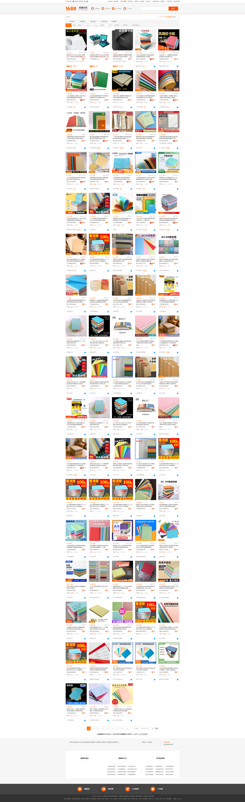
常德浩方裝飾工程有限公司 (172, 774)
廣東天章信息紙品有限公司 (95, 631)
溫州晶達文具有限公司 (95, 141)
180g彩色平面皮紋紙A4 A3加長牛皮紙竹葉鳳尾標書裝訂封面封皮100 (76, 219)
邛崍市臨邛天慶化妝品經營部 (162, 769)
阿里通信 (145, 799)
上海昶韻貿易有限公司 (72, 263)
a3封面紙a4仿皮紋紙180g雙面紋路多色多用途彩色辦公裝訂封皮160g (76, 628)
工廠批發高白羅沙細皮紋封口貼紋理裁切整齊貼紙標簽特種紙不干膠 (168, 137)
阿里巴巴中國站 (85, 799)
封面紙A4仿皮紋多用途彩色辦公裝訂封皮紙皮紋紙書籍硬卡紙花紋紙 (168, 219)
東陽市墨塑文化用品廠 (164, 345)
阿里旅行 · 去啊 (117, 799)
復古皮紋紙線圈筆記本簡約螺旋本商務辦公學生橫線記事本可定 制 (99, 137)
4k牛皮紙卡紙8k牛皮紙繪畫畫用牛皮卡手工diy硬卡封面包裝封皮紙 (122, 301)
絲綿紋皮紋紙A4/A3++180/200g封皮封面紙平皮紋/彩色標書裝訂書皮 (122, 587)
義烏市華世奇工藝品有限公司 (172, 769)
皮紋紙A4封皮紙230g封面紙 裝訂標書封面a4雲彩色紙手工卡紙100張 (99, 382)
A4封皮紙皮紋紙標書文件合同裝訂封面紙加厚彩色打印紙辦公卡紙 (99, 96)
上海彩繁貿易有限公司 (141, 100)
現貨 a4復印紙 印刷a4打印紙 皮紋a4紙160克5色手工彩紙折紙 (122, 669)
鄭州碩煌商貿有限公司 (95, 100)
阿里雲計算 (134, 799)
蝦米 (129, 799)
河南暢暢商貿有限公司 (95, 222)
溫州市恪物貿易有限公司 (95, 508)
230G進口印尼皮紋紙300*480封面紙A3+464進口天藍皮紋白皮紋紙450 (122, 382)
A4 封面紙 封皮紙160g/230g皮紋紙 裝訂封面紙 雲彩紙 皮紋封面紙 (122, 710)
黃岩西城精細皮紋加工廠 (133, 772)
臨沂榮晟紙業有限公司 (164, 222)
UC (153, 799)
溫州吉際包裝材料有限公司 (164, 141)
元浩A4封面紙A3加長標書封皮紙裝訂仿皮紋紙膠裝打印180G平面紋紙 (145, 96)
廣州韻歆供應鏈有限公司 (72, 672)
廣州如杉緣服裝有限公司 (151, 774)
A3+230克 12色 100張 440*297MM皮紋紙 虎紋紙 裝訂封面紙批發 (99, 342)
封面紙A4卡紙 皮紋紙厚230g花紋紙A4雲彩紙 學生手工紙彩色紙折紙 (145, 505)
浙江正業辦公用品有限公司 (118, 345)
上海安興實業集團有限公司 (118, 222)
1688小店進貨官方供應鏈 (118, 672)
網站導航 (152, 796)
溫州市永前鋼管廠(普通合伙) (172, 772)
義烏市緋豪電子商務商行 (164, 508)
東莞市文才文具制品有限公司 (164, 549)
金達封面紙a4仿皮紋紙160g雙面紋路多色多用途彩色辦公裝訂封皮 (99, 178)
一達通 (174, 799)
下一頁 (136, 728)
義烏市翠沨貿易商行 (141, 631)
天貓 (103, 799)
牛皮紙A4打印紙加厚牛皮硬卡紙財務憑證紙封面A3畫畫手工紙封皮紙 (145, 301)
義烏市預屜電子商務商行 (95, 549)
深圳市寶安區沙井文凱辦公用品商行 (95, 672)
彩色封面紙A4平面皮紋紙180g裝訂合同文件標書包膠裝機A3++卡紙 (99, 546)
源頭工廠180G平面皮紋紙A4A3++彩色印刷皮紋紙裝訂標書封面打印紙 (168, 178)
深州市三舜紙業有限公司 (141, 222)
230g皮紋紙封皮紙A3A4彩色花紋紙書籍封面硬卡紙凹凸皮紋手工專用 (145, 178)
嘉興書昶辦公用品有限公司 (72, 100)
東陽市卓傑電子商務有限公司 (164, 631)
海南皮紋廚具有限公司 (113, 769)
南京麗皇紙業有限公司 (72, 590)
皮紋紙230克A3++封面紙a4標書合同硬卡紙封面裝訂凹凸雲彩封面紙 (76, 710)
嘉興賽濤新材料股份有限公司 (118, 549)
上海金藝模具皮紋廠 (122, 769)
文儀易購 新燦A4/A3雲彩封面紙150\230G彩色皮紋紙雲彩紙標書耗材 (168, 301)
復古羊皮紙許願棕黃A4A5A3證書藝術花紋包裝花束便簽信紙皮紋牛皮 (76, 260)
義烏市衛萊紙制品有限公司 (141, 304)
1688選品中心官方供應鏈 (141, 672)
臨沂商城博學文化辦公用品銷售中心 (164, 263)
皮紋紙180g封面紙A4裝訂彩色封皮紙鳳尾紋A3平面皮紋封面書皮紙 (145, 260)
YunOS (140, 799)
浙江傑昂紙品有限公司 (141, 181)
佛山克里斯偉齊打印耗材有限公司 (164, 672)
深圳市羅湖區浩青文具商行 (141, 549)
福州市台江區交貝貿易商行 (72, 508)
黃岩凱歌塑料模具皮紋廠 (113, 774)
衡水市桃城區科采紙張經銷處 (164, 590)
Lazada (179, 799)
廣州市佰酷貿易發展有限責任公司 (141, 59)
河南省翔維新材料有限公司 (141, 508)
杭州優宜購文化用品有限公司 (95, 59)
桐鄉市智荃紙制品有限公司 (164, 181)
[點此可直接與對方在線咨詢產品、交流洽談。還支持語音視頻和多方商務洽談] (154, 66)
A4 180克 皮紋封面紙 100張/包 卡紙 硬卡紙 (99, 587)
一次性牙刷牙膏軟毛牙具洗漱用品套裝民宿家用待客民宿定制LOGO (122, 137)
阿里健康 (169, 799)
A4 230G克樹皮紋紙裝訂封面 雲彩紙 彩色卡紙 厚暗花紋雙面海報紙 (145, 546)
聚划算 (107, 799)
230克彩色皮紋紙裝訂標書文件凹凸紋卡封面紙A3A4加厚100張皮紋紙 (168, 669)
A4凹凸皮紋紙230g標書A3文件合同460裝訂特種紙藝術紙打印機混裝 (76, 96)
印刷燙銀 (124, 61)
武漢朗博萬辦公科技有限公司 (95, 590)
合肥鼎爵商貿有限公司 (164, 59)
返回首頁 (136, 734)
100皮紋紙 (149, 742)
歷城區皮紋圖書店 (122, 772)
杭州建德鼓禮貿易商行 (95, 386)
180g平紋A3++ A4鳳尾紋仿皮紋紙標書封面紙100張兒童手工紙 (168, 55)
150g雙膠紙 (81, 61)
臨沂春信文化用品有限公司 (95, 181)
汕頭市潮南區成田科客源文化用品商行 (95, 345)
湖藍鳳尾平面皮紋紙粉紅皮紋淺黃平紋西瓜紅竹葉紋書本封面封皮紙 (99, 669)
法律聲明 (121, 796)
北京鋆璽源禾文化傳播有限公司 (153, 766)
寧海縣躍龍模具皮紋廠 (133, 774)
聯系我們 (146, 796)
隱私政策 (132, 796)
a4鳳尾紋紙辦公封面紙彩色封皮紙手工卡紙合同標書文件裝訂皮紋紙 (76, 137)
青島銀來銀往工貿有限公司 (162, 766)
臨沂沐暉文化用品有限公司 (118, 304)
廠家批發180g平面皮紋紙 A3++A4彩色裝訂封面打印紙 (76, 342)
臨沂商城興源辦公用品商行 (141, 590)
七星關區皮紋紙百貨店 (113, 766)
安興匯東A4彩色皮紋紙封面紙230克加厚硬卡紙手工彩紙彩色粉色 (122, 219)
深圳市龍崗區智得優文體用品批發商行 (118, 631)
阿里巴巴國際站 (76, 799)
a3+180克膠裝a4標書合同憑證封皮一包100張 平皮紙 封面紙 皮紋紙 (99, 219)
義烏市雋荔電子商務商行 (72, 386)
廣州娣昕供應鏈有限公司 (95, 263)
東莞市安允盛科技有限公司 (118, 508)
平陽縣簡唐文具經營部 (141, 141)
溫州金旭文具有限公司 (72, 181)
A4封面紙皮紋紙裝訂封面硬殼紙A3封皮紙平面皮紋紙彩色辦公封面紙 (76, 301)
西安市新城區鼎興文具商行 (118, 713)
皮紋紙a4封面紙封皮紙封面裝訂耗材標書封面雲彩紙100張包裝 (122, 628)
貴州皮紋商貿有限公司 (133, 766)
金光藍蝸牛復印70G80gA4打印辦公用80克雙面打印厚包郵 (99, 55)
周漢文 (138, 345)
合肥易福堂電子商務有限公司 (152, 769)
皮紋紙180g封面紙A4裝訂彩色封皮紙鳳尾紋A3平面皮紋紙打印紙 (168, 260)
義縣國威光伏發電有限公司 (162, 772)
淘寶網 (99, 799)
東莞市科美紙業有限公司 (72, 59)
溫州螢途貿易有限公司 (164, 468)
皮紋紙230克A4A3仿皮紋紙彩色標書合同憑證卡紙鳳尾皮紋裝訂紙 (122, 546)
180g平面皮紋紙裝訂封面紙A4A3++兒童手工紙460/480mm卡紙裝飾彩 (99, 260)
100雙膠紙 (69, 61)
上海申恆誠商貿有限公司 (72, 713)
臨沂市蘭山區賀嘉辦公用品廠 (72, 345)
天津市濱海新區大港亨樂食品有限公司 (165, 774)
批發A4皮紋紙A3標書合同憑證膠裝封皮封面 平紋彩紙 (76, 587)
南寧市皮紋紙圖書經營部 (123, 766)
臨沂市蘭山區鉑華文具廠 (72, 631)
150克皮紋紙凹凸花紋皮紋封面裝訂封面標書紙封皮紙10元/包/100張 (145, 587)
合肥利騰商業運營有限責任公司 (173, 766)
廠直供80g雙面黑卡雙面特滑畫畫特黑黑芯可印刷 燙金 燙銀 (122, 55)
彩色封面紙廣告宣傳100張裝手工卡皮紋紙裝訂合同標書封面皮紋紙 (168, 587)
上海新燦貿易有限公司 (164, 304)
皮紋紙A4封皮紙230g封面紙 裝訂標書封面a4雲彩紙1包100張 (122, 260)
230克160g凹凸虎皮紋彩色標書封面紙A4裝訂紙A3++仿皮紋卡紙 (145, 219)
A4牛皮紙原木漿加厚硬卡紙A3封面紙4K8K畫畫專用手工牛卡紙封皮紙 (168, 342)
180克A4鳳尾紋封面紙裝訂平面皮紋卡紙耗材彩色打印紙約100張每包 (145, 342)
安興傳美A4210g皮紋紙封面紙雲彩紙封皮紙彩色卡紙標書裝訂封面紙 (99, 301)
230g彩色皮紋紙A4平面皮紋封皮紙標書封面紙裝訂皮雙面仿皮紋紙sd (76, 546)
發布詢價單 (167, 742)
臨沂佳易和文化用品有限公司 (141, 263)
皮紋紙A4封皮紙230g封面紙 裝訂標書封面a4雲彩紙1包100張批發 (168, 546)
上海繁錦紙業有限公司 (118, 386)
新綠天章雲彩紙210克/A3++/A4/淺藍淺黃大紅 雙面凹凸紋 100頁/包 (99, 628)
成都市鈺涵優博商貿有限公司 (118, 590)
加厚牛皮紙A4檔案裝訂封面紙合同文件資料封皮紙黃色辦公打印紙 (122, 96)
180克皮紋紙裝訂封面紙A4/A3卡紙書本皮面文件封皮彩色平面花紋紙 (168, 628)
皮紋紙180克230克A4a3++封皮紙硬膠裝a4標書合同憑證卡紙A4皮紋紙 (76, 382)
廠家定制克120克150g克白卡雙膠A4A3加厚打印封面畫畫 (76, 55)
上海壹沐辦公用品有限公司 (95, 304)
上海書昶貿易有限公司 (118, 181)
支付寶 (157, 799)
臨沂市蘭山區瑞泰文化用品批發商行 (72, 304)
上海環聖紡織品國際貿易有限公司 (72, 549)
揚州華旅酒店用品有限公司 (118, 141)
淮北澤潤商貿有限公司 (151, 772)
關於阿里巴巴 (139, 796)
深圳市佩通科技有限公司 (118, 263)
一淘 (111, 799)
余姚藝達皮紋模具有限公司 (124, 774)
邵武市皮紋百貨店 (132, 769)
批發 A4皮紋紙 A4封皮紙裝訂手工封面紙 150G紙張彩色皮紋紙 (99, 710)
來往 (161, 799)
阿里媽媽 (124, 799)
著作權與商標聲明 (113, 796)
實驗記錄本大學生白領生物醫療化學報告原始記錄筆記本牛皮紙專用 (145, 137)
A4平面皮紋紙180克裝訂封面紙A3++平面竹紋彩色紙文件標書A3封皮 (122, 178)
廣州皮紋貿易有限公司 (113, 772)
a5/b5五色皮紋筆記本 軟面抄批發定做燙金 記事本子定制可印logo (76, 178)
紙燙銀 (119, 61)
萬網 (150, 799)
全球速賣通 (93, 799)
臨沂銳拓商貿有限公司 (95, 713)
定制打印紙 (75, 61)
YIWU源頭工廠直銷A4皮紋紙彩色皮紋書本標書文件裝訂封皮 (122, 342)
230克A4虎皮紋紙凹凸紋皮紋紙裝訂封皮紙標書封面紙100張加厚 (145, 55)
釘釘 (164, 799)
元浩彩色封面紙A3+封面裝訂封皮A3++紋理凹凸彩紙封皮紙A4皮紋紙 (168, 96)
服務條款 (126, 796)
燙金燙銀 (115, 61)
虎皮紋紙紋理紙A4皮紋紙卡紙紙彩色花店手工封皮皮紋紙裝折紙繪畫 (168, 505)
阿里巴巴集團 (67, 799)
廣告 (85, 57)
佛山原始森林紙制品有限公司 (72, 222)
